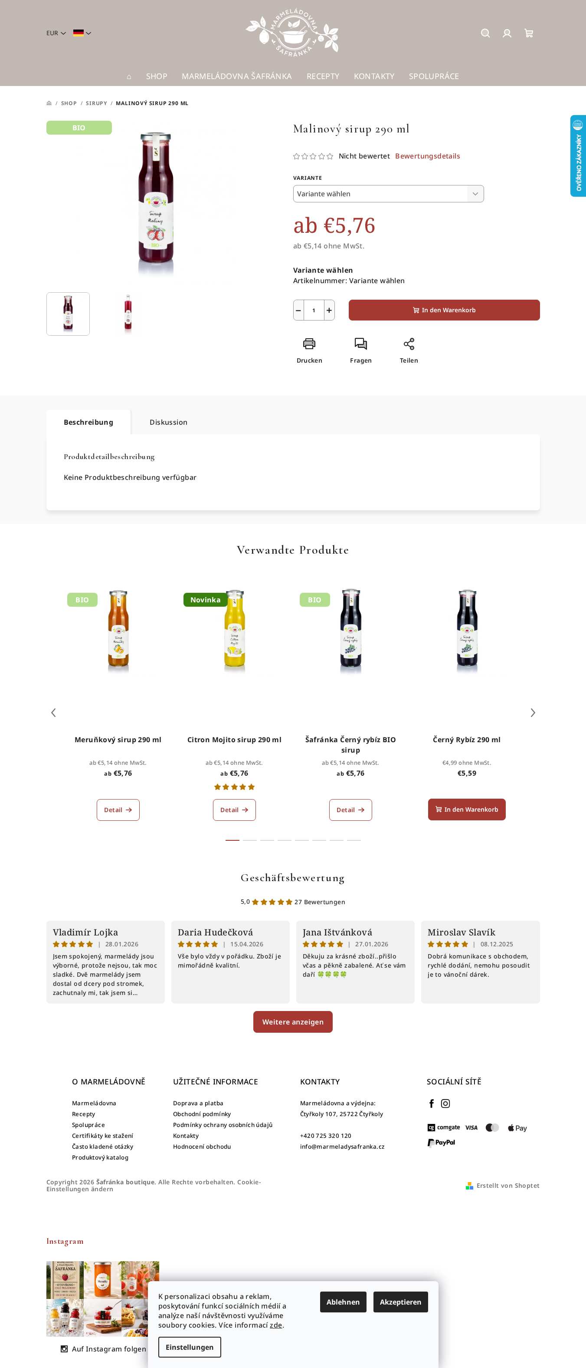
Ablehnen (343, 1302)
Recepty (83, 1114)
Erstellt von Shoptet (508, 1185)
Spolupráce (88, 1125)
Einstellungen (190, 1347)
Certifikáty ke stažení (103, 1136)
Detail (113, 810)
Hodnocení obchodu (202, 1146)
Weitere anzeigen (293, 1022)
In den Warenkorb (449, 310)
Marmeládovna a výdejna (337, 1103)
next (533, 713)
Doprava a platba (198, 1103)
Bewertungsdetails (427, 156)
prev (53, 713)
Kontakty (186, 1136)
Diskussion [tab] (168, 422)
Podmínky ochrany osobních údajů (222, 1125)
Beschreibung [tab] (89, 422)
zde (276, 1325)
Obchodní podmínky (202, 1114)
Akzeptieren (401, 1302)
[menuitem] (129, 76)
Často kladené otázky (102, 1146)
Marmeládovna (94, 1103)
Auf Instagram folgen (109, 1349)
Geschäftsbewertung (293, 877)
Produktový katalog (100, 1157)
